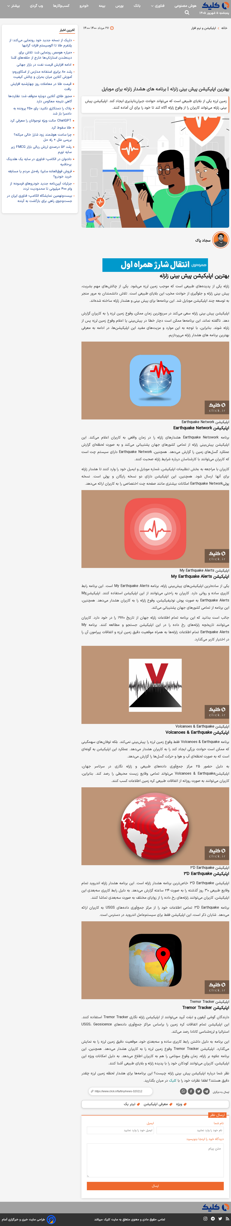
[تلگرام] (206, 1092)
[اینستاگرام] (205, 1219)
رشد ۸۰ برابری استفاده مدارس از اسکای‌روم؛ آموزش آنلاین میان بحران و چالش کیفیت (42, 74)
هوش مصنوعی (185, 6)
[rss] (227, 1219)
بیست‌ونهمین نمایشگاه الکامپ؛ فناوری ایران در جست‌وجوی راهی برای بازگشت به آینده (39, 198)
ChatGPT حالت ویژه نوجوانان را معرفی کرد (40, 120)
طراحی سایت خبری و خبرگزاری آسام (23, 1219)
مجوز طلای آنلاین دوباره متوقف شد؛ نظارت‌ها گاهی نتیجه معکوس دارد (40, 99)
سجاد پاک (202, 240)
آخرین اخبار (67, 30)
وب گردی (36, 6)
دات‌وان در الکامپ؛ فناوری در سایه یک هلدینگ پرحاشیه (39, 162)
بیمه (102, 6)
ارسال (155, 1186)
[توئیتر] (198, 1092)
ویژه (179, 1104)
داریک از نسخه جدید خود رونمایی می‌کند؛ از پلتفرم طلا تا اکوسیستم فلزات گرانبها (40, 43)
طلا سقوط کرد (61, 127)
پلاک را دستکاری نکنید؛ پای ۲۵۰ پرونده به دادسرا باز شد (42, 111)
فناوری (159, 6)
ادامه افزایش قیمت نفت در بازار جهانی (44, 64)
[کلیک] (215, 6)
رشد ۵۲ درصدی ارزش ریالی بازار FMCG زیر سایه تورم (41, 149)
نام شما (219, 1123)
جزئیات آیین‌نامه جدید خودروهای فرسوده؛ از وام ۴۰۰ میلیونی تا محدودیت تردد (41, 186)
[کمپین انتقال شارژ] (155, 265)
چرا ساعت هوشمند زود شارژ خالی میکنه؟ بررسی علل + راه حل (43, 137)
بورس (120, 6)
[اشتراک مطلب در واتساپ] (183, 1091)
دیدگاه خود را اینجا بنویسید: (205, 1139)
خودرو (84, 6)
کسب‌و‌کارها (61, 6)
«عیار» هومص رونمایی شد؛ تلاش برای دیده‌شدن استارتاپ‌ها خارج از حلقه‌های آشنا (41, 55)
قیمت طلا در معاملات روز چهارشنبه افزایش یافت (41, 86)
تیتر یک (130, 1104)
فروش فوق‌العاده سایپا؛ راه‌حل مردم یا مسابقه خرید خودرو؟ (40, 174)
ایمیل (150, 1123)
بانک (137, 6)
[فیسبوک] (191, 1092)
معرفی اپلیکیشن (156, 1104)
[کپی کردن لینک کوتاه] (118, 1091)
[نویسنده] (220, 240)
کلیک (172, 1080)
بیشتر (15, 6)
